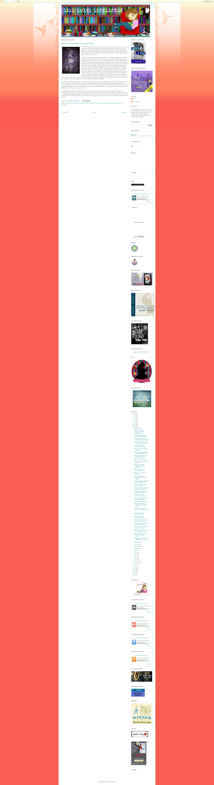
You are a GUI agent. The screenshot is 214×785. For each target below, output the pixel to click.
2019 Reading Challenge (141, 603)
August (136, 548)
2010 (134, 572)
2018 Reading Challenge (141, 620)
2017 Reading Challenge (141, 638)
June (135, 552)
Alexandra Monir (69, 103)
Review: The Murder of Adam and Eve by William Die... (141, 488)
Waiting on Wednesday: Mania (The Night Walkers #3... (141, 481)
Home (95, 112)
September (137, 546)
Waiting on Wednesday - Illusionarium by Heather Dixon (140, 505)
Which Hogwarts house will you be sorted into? (140, 135)
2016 (134, 422)
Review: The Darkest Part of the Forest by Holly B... (141, 498)
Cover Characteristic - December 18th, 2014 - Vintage (140, 477)
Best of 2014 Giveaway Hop (140, 501)
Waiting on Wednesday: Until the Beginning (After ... (141, 456)
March (136, 559)
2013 (134, 566)
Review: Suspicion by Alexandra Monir (139, 513)
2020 (134, 414)
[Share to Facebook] (88, 101)
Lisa (138, 196)
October (136, 544)
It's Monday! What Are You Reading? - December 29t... (141, 442)
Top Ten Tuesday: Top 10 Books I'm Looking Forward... (140, 535)
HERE (139, 110)
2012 (134, 568)
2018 (134, 418)
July (135, 550)
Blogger (114, 781)
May (135, 555)
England (119, 103)
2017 (134, 420)
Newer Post (65, 112)
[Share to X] (86, 101)
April (135, 557)
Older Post (124, 112)
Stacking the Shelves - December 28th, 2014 (140, 446)
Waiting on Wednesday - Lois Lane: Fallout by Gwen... (141, 530)
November (137, 542)
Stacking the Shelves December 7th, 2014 (139, 517)
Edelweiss (114, 103)
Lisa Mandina (136, 101)
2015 (134, 424)
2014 (134, 426)
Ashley (134, 99)
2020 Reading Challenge (141, 194)
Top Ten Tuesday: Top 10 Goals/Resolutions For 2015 (141, 439)
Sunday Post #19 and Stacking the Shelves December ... (140, 466)
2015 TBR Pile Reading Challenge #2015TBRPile (140, 436)
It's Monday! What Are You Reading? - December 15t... (141, 492)
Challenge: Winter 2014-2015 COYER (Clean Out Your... (141, 539)
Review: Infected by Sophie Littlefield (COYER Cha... (140, 453)
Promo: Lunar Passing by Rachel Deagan (140, 485)
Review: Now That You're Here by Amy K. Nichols (141, 527)
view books (149, 202)
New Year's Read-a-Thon (140, 459)
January (136, 563)
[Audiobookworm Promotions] (142, 352)
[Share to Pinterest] (89, 101)
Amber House (77, 103)
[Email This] (83, 101)
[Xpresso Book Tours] (143, 316)
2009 (134, 574)
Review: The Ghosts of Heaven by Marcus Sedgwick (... (139, 432)
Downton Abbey (102, 103)
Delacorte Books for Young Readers (89, 103)
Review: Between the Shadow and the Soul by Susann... (141, 520)
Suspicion (63, 104)
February (136, 561)
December (137, 428)
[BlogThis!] (85, 101)
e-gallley (109, 103)
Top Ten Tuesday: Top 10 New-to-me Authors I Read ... (141, 510)
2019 (134, 416)
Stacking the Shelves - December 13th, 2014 (140, 495)
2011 (134, 570)
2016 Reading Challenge (141, 655)
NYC (123, 103)
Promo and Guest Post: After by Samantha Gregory (141, 524)
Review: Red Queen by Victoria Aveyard (139, 470)
